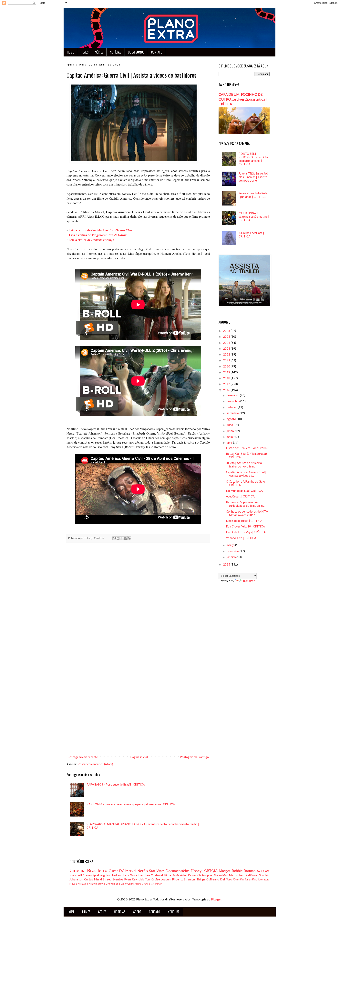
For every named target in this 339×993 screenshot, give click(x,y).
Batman (250, 870)
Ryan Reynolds (134, 879)
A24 (259, 871)
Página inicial (139, 757)
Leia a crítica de (100, 230)
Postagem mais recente (82, 757)
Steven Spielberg (94, 875)
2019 (227, 372)
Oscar (113, 870)
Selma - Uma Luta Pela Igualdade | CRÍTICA (253, 194)
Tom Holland (114, 875)
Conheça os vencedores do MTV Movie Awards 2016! (247, 513)
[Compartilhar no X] (122, 538)
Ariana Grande (142, 883)
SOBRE (137, 911)
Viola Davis (171, 875)
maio (230, 436)
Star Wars (157, 870)
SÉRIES (99, 52)
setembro (233, 413)
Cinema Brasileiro (88, 870)
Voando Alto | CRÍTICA (241, 538)
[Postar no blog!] (118, 538)
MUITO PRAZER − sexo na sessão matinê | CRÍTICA (254, 216)
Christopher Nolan (209, 875)
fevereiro (233, 551)
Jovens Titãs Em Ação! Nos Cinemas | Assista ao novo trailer (253, 177)
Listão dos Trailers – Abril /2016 (247, 448)
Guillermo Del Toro (219, 879)
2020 (227, 366)
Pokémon (112, 883)
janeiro (231, 557)
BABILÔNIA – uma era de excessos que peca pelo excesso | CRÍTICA (131, 804)
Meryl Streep (102, 879)
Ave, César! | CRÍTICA (240, 496)
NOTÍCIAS (115, 52)
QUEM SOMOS (136, 52)
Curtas (88, 879)
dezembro (233, 395)
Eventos (117, 879)
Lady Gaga (130, 875)
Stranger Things (194, 879)
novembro (233, 401)
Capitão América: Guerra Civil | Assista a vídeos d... (246, 473)
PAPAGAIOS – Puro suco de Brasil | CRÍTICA (116, 784)
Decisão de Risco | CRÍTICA (244, 520)
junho (230, 431)
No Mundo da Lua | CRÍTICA (244, 490)
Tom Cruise (152, 879)
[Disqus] (138, 601)
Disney (196, 870)
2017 (227, 384)
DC (121, 870)
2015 (227, 564)
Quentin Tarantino (245, 879)
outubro (232, 407)
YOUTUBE (173, 911)
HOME (70, 52)
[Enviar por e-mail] (114, 538)
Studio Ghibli (126, 883)
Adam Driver (188, 875)
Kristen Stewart (97, 883)
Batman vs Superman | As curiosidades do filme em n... (245, 503)
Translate (248, 581)
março (231, 545)
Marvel (130, 870)
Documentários (178, 870)
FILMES (84, 52)
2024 (227, 342)
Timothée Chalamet (150, 875)
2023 (227, 348)
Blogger (216, 899)
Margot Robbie (231, 870)
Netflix (142, 870)
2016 (227, 390)
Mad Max (228, 875)
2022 (227, 354)
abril (230, 442)
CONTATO (156, 52)
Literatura (264, 879)
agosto (232, 419)
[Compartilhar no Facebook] (126, 538)
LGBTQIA (210, 870)
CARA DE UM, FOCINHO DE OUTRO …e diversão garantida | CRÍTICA (243, 99)
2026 (227, 330)
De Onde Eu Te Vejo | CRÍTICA (246, 532)
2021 (227, 360)
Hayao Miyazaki (78, 883)
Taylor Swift (156, 883)
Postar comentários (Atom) (95, 764)
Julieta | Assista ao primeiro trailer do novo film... (244, 464)
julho (230, 424)
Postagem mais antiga (194, 757)
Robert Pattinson (247, 875)
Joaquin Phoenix (172, 879)
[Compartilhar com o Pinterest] (129, 538)
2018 (227, 378)
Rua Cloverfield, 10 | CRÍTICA (245, 526)
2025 (227, 336)
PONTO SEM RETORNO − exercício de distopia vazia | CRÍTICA (253, 159)
